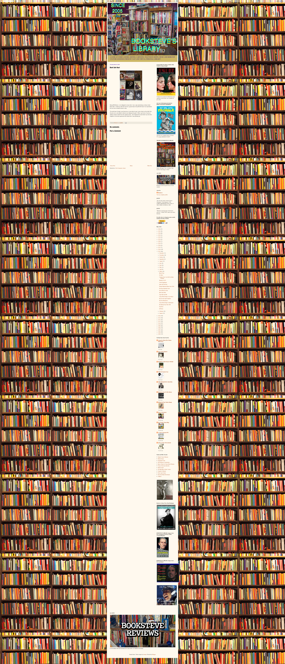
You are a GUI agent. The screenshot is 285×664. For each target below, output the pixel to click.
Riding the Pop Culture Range (165, 402)
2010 (159, 324)
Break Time (161, 273)
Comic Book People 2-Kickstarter (166, 302)
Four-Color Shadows (162, 351)
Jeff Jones (161, 308)
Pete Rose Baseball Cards (164, 288)
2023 (159, 235)
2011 (159, 322)
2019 (159, 243)
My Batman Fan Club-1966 (165, 304)
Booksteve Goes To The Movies (165, 392)
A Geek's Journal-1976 (163, 432)
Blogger (154, 654)
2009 (159, 326)
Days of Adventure (162, 412)
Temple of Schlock (162, 471)
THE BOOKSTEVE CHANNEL (165, 382)
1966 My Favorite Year (163, 372)
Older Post (149, 165)
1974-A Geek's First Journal (164, 442)
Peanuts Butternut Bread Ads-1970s (166, 286)
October (161, 257)
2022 (159, 237)
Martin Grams (161, 458)
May (160, 267)
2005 (159, 334)
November (161, 255)
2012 (159, 320)
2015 (159, 251)
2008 (159, 328)
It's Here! (161, 275)
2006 (159, 332)
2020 (159, 241)
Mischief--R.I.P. (162, 280)
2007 (159, 330)
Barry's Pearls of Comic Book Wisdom (166, 464)
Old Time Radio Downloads (164, 474)
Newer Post (112, 165)
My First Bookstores (163, 300)
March (160, 271)
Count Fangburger (163, 282)
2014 (159, 315)
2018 (159, 245)
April (160, 269)
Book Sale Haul (162, 292)
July (160, 263)
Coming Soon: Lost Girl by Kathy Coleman (166, 277)
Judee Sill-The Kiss (163, 284)
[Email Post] (126, 122)
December (161, 253)
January (161, 313)
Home (131, 165)
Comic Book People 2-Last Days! (166, 296)
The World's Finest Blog (163, 422)
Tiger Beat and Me (163, 294)
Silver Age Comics (162, 473)
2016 (159, 249)
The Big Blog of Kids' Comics (164, 469)
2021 (159, 239)
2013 (159, 318)
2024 (159, 233)
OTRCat (159, 476)
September (161, 259)
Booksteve (160, 192)
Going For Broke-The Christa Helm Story (164, 340)
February (161, 311)
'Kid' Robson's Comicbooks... (164, 462)
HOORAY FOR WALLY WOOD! (165, 361)
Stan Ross (161, 306)
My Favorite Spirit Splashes (165, 298)
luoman (144, 654)
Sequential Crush (161, 460)
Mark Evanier (161, 467)
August (161, 261)
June (160, 265)
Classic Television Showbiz (163, 466)
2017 (159, 247)
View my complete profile (162, 194)
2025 (159, 231)
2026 (159, 229)
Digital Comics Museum (163, 457)
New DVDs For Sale (163, 290)
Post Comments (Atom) (121, 168)
